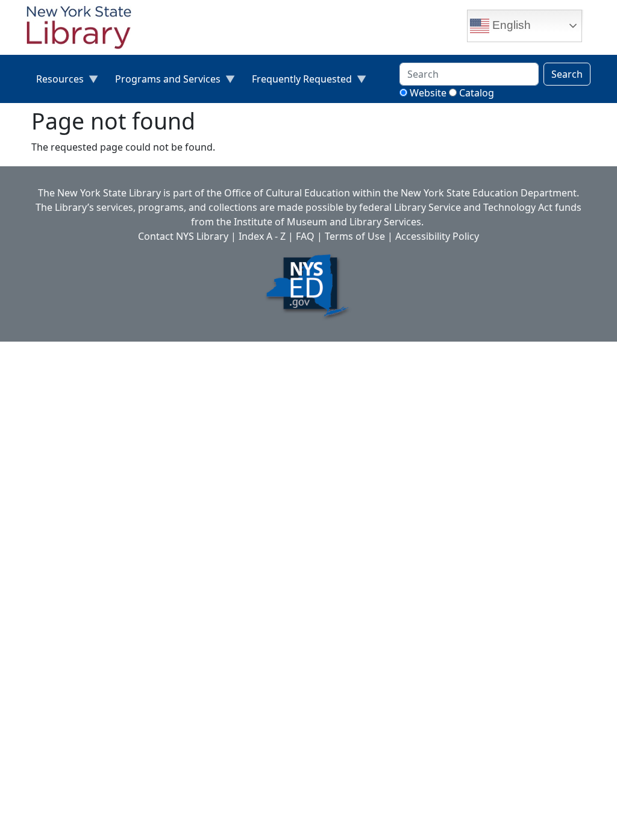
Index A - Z (262, 236)
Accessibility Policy (437, 236)
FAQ (305, 236)
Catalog (476, 92)
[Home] (84, 29)
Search (567, 74)
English (510, 25)
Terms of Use (355, 236)
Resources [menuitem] (55, 81)
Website (428, 92)
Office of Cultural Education (287, 192)
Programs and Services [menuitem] (163, 81)
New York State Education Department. (490, 192)
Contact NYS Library (183, 236)
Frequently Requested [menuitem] (297, 81)
